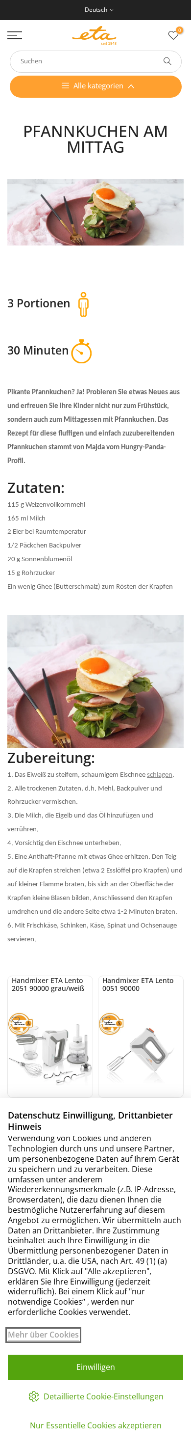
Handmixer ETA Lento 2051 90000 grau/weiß (48, 984)
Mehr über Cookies (43, 1335)
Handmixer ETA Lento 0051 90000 (137, 984)
